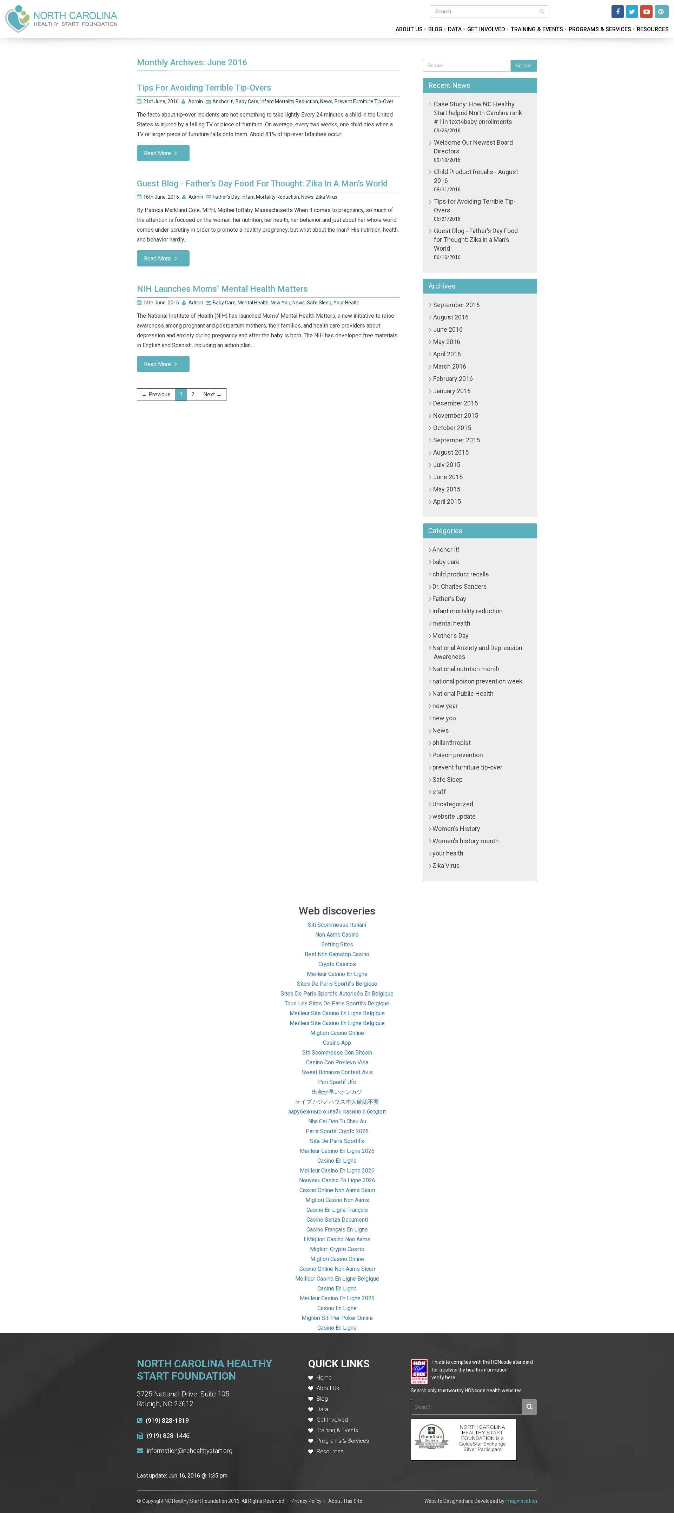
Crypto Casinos (337, 964)
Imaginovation (521, 1501)
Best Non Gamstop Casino (337, 954)
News (326, 101)
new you (280, 302)
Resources (653, 29)
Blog (435, 29)
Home (324, 1377)
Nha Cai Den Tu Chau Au (337, 1121)
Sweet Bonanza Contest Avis (337, 1072)
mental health (253, 302)
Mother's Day (450, 635)
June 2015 (448, 477)
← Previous (156, 394)
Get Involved (486, 29)
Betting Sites (337, 944)
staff (439, 791)
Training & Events (537, 29)
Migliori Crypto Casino (337, 1249)
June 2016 (448, 329)
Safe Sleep (319, 302)
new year (445, 705)
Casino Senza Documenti (337, 1219)
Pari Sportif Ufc (337, 1082)
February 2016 (453, 378)
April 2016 (447, 354)
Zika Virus (326, 197)
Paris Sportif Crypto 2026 (337, 1131)
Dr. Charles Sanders (459, 586)
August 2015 (451, 452)
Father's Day (226, 197)
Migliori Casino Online (337, 1033)
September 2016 (456, 305)
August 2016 (451, 317)
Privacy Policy (306, 1501)
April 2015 (447, 501)
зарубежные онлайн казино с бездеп (337, 1111)
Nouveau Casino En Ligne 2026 (337, 1180)
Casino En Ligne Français (337, 1210)
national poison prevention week (477, 681)
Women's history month (465, 841)
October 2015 (452, 427)
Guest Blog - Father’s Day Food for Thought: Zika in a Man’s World (476, 239)
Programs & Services (600, 29)
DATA (455, 29)
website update (454, 816)
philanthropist (451, 742)
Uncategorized (452, 804)
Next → (212, 394)
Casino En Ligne (337, 1160)
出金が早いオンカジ (337, 1092)
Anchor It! (222, 101)
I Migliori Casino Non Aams (337, 1239)
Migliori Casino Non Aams (337, 1200)
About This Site (345, 1501)
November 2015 (455, 415)
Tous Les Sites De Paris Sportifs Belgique (337, 1003)
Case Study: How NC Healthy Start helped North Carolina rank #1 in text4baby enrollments (478, 112)
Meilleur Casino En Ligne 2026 (337, 1151)
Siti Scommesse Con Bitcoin (337, 1052)
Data (322, 1409)
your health (346, 302)
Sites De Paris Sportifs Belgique (337, 983)
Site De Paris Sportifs (337, 1141)
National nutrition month (466, 669)
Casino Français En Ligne (337, 1229)
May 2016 (446, 341)
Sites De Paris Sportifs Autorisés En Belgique (337, 993)
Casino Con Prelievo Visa (337, 1062)
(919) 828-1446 (168, 1435)
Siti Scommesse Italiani (337, 924)
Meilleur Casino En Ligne (337, 974)
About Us (409, 29)
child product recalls (460, 574)
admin (195, 101)
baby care (247, 101)
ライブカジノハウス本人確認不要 (337, 1101)
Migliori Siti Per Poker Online (337, 1318)
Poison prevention (457, 755)
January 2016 (452, 391)
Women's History (456, 828)
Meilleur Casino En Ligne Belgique (337, 1278)
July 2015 (446, 464)
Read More (157, 153)
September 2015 (456, 440)
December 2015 (455, 403)
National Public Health (463, 693)
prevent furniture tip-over (364, 101)
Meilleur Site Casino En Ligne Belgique (337, 1013)
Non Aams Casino (337, 934)
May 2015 (446, 489)
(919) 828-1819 (167, 1420)
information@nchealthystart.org (189, 1450)
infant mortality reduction (289, 101)
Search (523, 65)
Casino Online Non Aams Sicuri (337, 1190)
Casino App (337, 1042)
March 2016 (449, 366)
